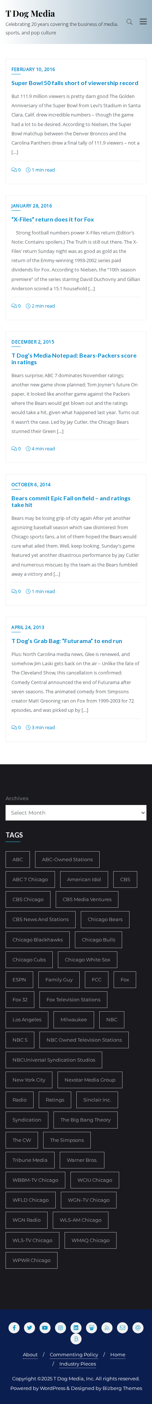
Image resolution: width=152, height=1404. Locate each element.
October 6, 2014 (31, 484)
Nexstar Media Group (90, 1080)
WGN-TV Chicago (89, 1200)
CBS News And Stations (41, 919)
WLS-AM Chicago (80, 1220)
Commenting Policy (74, 1354)
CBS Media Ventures (87, 899)
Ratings (55, 1100)
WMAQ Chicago (91, 1240)
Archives (17, 798)
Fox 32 (20, 999)
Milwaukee (74, 1019)
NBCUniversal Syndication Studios (54, 1060)
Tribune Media (30, 1160)
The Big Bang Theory (86, 1120)
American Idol (84, 879)
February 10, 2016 (33, 69)
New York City (29, 1080)
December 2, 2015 (32, 342)
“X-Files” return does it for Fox (52, 219)
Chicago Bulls (98, 940)
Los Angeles (27, 1019)
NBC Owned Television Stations (84, 1040)
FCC (96, 979)
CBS (125, 879)
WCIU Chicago (94, 1180)
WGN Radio (27, 1220)
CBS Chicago (28, 899)
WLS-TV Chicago (32, 1240)
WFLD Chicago (31, 1200)
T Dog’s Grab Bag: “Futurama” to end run (66, 640)
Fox (125, 979)
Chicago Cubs (29, 959)
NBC (111, 1019)
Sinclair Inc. (97, 1100)
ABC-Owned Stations (67, 859)
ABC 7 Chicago (30, 879)
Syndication (27, 1120)
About (30, 1354)
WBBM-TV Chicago (35, 1180)
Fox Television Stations (73, 999)
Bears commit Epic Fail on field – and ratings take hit (71, 501)
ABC (18, 859)
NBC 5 (20, 1040)
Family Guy (59, 979)
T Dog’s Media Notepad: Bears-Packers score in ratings (74, 358)
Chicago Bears (105, 919)
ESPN (19, 979)
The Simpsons (67, 1140)
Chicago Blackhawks (38, 940)
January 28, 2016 (31, 206)
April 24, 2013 (27, 627)
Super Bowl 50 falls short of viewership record (74, 82)
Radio (20, 1100)
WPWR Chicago (32, 1260)
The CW (22, 1140)
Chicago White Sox (87, 959)
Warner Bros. (82, 1160)
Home (117, 1354)
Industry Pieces (77, 1364)
